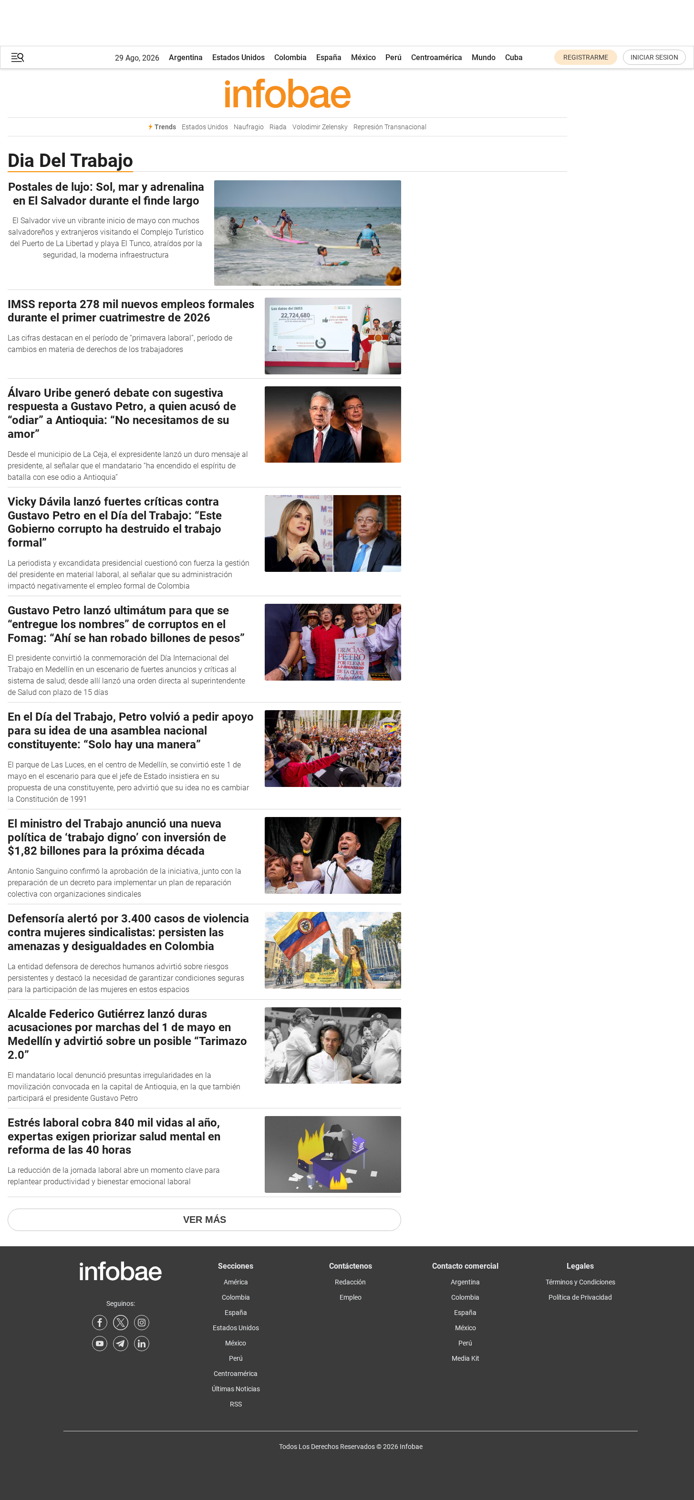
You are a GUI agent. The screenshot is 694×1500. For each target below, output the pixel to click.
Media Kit (465, 1358)
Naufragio (249, 127)
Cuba (514, 57)
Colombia (290, 57)
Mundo (484, 57)
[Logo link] (287, 93)
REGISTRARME (585, 57)
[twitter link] (120, 1322)
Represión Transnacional (389, 127)
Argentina (186, 57)
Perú (393, 57)
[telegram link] (120, 1343)
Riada (278, 127)
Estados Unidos (238, 57)
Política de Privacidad (580, 1297)
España (329, 57)
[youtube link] (99, 1343)
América (236, 1282)
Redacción (350, 1282)
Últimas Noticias (236, 1389)
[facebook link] (99, 1322)
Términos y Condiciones (580, 1282)
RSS (236, 1404)
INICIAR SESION (654, 57)
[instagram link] (141, 1322)
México (363, 57)
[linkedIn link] (141, 1343)
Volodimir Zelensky (320, 127)
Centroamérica (436, 57)
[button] (17, 57)
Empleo (351, 1297)
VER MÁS (204, 1219)
